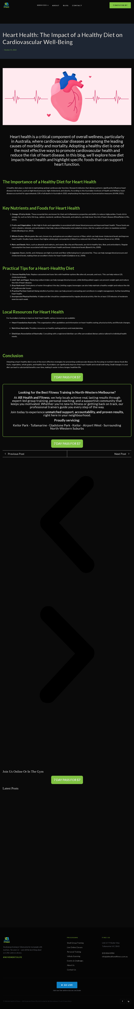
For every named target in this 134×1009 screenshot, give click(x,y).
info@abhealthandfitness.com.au (115, 956)
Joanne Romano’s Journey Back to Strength (97, 744)
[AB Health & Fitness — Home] (6, 5)
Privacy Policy (67, 1001)
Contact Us (71, 970)
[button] (67, 525)
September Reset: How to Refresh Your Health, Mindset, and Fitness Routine (54, 729)
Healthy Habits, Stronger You (81, 903)
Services (43, 5)
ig (128, 1001)
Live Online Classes (75, 947)
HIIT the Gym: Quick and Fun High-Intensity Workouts (37, 874)
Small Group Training (75, 943)
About (55, 5)
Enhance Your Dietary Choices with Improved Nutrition (37, 800)
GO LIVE (68, 985)
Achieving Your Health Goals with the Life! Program (36, 859)
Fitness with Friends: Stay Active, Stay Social (31, 903)
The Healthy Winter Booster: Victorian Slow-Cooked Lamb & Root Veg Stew (98, 758)
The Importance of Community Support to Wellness (35, 844)
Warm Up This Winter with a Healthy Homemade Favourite (28, 743)
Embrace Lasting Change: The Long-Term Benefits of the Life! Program (47, 889)
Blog (65, 5)
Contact (77, 5)
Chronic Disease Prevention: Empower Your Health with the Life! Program (48, 829)
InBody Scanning (73, 956)
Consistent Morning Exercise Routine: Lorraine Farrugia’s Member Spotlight (34, 758)
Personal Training (74, 952)
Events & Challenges (75, 961)
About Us (70, 965)
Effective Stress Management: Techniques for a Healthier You (41, 814)
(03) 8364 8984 (108, 953)
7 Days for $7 (120, 5)
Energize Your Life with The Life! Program (100, 800)
